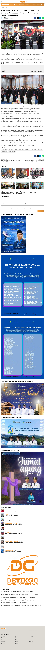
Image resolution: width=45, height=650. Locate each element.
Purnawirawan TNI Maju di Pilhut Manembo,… (14, 529)
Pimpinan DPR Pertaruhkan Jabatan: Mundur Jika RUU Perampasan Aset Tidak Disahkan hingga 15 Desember (19, 594)
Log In (16, 631)
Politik (6, 532)
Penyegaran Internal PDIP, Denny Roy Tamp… (14, 511)
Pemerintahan (7, 523)
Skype (17, 641)
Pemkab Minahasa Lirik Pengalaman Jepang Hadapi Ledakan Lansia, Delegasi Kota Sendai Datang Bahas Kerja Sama (7, 192)
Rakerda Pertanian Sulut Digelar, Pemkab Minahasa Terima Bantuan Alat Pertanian (37, 191)
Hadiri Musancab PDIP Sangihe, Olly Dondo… (14, 533)
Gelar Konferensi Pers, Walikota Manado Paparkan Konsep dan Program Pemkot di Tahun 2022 (36, 70)
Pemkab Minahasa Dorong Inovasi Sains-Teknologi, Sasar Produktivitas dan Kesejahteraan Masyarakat (22, 178)
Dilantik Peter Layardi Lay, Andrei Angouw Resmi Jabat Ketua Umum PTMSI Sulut (10, 160)
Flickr (17, 643)
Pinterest (31, 636)
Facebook (3, 636)
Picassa (3, 643)
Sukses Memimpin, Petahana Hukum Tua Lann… (14, 538)
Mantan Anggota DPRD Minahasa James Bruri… (14, 520)
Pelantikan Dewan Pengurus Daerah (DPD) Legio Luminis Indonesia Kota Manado (28, 149)
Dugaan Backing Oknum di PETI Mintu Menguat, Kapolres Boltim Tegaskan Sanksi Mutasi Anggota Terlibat (19, 603)
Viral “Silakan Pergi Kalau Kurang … (12, 515)
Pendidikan (12, 523)
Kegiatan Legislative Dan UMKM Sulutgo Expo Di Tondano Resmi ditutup (8, 70)
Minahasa (11, 537)
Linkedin (17, 639)
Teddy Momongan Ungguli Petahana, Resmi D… (14, 542)
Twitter (17, 636)
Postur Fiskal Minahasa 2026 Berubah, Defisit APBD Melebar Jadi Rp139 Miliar (36, 177)
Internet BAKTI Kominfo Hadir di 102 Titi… (13, 551)
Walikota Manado (5, 151)
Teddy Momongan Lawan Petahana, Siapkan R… (14, 547)
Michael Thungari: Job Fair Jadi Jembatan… (13, 524)
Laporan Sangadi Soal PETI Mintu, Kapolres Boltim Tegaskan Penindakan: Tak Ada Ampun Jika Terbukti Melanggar (20, 592)
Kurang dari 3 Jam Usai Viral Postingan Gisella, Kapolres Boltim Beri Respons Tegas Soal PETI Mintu (18, 596)
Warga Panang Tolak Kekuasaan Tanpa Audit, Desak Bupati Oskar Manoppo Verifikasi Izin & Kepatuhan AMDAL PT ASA (21, 599)
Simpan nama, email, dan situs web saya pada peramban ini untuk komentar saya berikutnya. (18, 208)
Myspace (3, 641)
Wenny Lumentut (12, 151)
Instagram (4, 639)
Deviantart (31, 639)
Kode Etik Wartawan (5, 631)
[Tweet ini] (37, 18)
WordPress (31, 638)
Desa (6, 537)
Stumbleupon (18, 638)
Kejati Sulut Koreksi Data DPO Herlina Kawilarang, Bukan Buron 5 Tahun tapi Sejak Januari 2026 (7, 177)
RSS (30, 643)
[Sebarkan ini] (35, 18)
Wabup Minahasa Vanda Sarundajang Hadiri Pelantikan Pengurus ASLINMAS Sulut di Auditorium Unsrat (22, 192)
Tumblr (3, 638)
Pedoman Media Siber (33, 630)
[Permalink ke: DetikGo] (2, 17)
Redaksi (2, 630)
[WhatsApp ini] (43, 18)
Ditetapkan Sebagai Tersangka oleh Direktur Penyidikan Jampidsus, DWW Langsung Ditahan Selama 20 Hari (34, 160)
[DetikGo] (22, 1)
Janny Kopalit (10, 149)
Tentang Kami (17, 630)
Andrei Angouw (4, 149)
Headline (6, 514)
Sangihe (15, 523)
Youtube (31, 641)
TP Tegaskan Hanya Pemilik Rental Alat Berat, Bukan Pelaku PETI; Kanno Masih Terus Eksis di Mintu (18, 600)
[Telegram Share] (40, 18)
